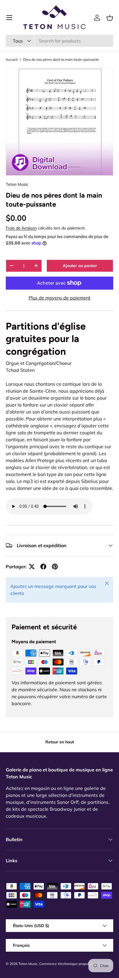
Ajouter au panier (80, 265)
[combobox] (59, 41)
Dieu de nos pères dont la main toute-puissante (61, 59)
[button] (109, 17)
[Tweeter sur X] (32, 566)
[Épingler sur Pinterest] (55, 566)
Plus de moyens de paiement (59, 298)
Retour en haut (59, 741)
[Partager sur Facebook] (43, 566)
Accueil (12, 59)
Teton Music (17, 184)
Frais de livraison (21, 228)
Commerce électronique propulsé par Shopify (75, 964)
